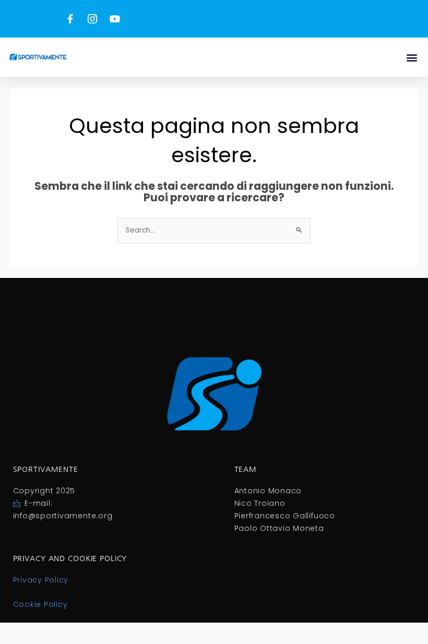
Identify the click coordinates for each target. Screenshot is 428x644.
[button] (411, 57)
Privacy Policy (41, 580)
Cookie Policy (40, 604)
